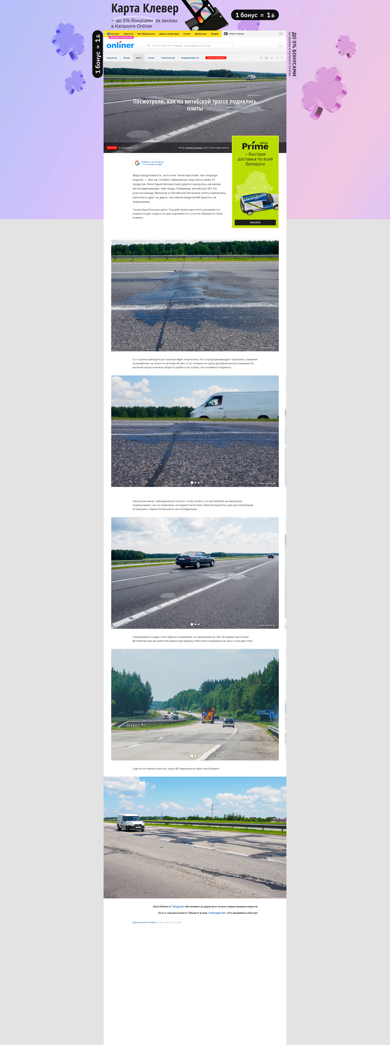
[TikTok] (277, 57)
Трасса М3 (177, 922)
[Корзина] (280, 45)
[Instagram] (266, 57)
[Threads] (282, 57)
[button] (192, 482)
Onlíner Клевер (236, 33)
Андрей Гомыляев (194, 147)
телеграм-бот (217, 913)
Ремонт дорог (164, 922)
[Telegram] (261, 57)
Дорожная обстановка (144, 922)
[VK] (272, 57)
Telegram (177, 906)
